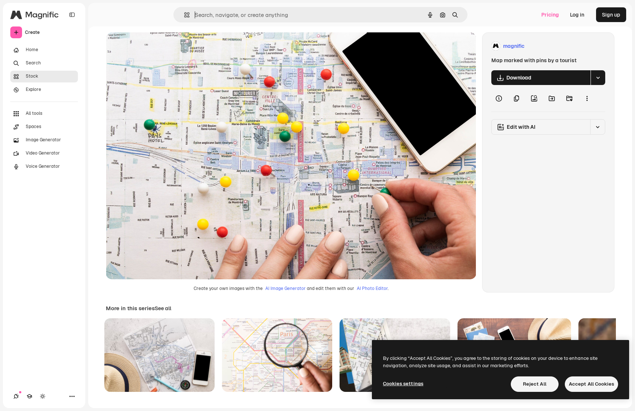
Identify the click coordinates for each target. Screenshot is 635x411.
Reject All (534, 384)
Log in (577, 14)
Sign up (611, 14)
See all (163, 308)
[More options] (587, 98)
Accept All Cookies (591, 384)
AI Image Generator (285, 288)
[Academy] (29, 396)
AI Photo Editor (372, 288)
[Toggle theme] (43, 396)
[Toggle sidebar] (72, 15)
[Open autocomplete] (184, 15)
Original (153, 46)
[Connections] (16, 396)
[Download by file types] (598, 77)
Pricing (550, 14)
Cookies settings (403, 383)
